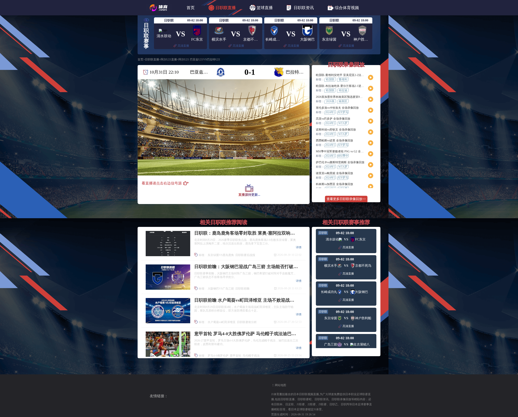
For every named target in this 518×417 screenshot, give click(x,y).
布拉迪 (343, 90)
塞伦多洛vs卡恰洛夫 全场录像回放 (337, 107)
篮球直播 (265, 7)
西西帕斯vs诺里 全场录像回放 (334, 140)
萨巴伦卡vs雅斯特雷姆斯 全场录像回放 (340, 162)
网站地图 (280, 385)
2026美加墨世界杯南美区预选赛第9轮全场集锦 (345, 96)
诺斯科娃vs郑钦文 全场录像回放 (336, 129)
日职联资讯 (304, 7)
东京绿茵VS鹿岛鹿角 (221, 255)
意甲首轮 (235, 355)
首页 (191, 7)
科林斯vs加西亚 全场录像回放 (334, 184)
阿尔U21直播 (169, 59)
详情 (298, 247)
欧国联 (330, 79)
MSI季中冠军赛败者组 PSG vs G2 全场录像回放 (345, 151)
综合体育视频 (347, 7)
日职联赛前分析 (247, 322)
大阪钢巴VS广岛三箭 (221, 288)
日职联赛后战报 (245, 255)
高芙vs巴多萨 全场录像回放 (333, 118)
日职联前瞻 (242, 288)
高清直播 (183, 45)
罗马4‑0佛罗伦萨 (218, 355)
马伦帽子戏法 (251, 355)
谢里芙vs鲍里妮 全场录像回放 (334, 173)
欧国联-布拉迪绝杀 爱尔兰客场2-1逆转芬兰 (343, 85)
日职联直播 (225, 7)
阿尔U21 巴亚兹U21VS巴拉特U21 (199, 59)
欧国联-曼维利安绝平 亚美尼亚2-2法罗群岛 (343, 75)
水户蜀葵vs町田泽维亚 (222, 322)
